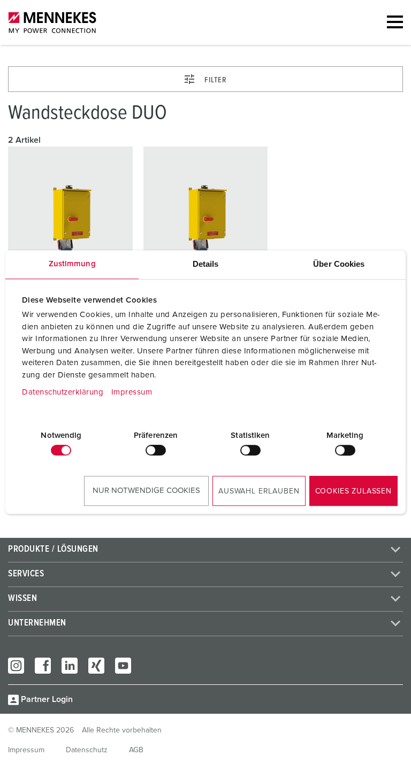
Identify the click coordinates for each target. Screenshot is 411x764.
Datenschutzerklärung (62, 392)
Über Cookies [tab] (338, 263)
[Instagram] (16, 666)
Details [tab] (206, 263)
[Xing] (96, 666)
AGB (136, 750)
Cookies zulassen (353, 491)
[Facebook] (43, 666)
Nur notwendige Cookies (146, 491)
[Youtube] (123, 666)
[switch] (156, 450)
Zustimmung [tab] (72, 264)
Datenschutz (87, 750)
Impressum (132, 392)
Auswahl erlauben (258, 491)
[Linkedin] (70, 666)
